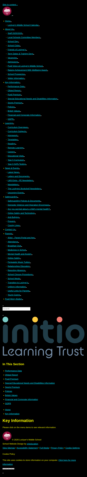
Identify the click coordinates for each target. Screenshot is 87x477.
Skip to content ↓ (10, 4)
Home (8, 409)
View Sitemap (9, 448)
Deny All (12, 468)
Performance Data (13, 371)
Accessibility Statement (27, 448)
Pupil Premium (11, 379)
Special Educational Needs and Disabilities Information (30, 383)
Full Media (44, 448)
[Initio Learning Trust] (43, 357)
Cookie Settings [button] (72, 448)
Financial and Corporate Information (21, 399)
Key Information (12, 414)
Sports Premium (12, 387)
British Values (11, 395)
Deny (9, 468)
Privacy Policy (57, 448)
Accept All (5, 468)
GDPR (8, 403)
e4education (32, 444)
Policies (8, 391)
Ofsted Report (11, 375)
